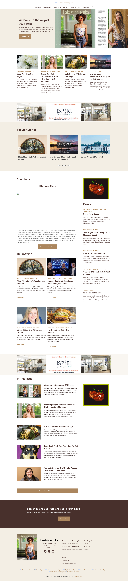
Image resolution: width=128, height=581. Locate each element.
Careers (86, 549)
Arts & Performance (90, 209)
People (59, 71)
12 (71, 44)
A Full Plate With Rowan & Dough (75, 75)
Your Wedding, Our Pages (25, 75)
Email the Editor (66, 549)
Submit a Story (66, 546)
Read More (25, 36)
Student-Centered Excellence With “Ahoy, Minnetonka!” (60, 282)
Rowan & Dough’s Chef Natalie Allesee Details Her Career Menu (60, 469)
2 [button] (59, 165)
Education (45, 71)
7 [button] (65, 165)
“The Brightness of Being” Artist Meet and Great (96, 233)
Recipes (69, 327)
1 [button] (58, 165)
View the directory (47, 247)
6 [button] (64, 165)
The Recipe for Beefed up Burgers (58, 331)
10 (68, 44)
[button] (19, 148)
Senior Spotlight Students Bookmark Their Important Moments (49, 78)
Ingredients (51, 327)
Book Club (51, 278)
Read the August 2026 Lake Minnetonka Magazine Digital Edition (49, 546)
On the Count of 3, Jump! (60, 157)
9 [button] (68, 165)
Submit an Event (66, 543)
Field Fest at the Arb (92, 293)
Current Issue (65, 560)
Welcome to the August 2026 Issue (59, 385)
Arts (18, 278)
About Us (86, 543)
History (24, 278)
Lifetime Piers (47, 186)
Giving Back (21, 327)
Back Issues (75, 546)
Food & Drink (88, 290)
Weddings (30, 71)
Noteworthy (21, 71)
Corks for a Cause (91, 214)
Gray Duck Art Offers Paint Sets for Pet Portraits (61, 447)
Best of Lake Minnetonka (68, 563)
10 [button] (69, 165)
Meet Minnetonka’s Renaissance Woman (31, 282)
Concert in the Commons (94, 253)
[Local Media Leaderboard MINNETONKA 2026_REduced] (64, 120)
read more (21, 298)
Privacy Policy (78, 576)
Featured (53, 71)
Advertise (87, 546)
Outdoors (102, 269)
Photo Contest (95, 71)
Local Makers (78, 71)
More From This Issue (47, 491)
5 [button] (63, 165)
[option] (32, 148)
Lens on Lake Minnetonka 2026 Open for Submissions (100, 76)
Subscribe (64, 519)
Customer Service (77, 549)
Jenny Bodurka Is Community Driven (30, 331)
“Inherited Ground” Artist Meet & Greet (96, 273)
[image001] (96, 199)
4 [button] (62, 165)
